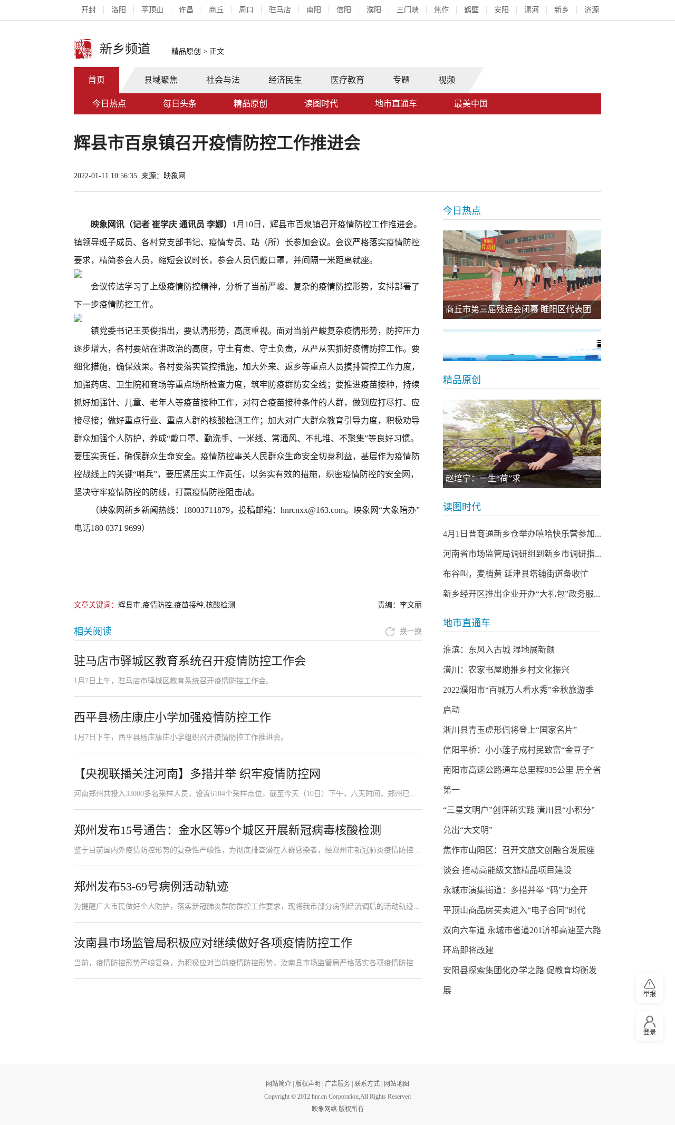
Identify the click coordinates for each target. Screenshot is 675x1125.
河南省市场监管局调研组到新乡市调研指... (522, 553)
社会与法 (223, 79)
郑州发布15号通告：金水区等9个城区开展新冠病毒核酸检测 (227, 830)
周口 (246, 10)
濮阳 (374, 10)
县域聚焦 (161, 79)
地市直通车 (396, 103)
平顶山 (152, 10)
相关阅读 (93, 631)
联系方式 (367, 1084)
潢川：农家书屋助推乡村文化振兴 (506, 669)
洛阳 (118, 10)
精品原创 (186, 51)
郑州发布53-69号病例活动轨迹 (151, 886)
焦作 (441, 10)
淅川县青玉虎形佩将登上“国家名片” (510, 729)
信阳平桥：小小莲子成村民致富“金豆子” (518, 749)
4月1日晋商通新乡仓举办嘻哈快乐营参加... (522, 533)
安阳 (501, 10)
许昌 (186, 10)
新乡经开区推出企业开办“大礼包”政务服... (521, 593)
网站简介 (278, 1084)
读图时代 (321, 103)
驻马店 (280, 10)
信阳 (343, 10)
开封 (88, 10)
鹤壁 (471, 10)
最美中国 (471, 103)
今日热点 (109, 103)
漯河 (531, 10)
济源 (591, 10)
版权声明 (308, 1084)
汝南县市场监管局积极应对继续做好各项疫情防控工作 (213, 942)
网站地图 (396, 1084)
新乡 (561, 10)
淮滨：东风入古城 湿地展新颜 (499, 649)
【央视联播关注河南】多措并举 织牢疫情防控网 (197, 773)
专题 (401, 79)
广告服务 (337, 1084)
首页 (96, 79)
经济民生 (285, 79)
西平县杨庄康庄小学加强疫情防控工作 (172, 717)
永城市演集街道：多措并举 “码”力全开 (515, 890)
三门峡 (408, 10)
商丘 (216, 10)
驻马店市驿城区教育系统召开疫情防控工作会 (190, 660)
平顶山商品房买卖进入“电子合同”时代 (514, 910)
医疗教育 (347, 79)
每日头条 (180, 103)
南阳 (313, 10)
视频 (446, 79)
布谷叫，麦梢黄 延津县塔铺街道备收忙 (516, 573)
